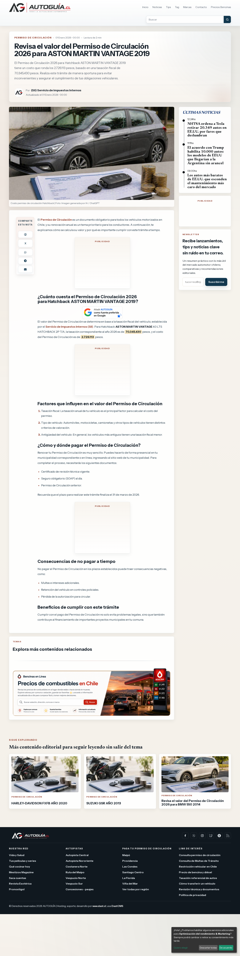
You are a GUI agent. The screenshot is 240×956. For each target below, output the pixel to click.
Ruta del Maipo (75, 872)
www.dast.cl (99, 905)
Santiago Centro (133, 872)
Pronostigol (16, 889)
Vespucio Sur (74, 883)
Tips (168, 7)
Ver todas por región (135, 889)
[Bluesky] (211, 835)
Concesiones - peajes (80, 889)
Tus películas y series (22, 860)
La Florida (128, 877)
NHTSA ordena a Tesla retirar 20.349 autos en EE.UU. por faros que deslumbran (207, 129)
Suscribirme (216, 281)
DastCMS (117, 905)
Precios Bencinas (221, 7)
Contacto (201, 7)
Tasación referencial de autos (198, 877)
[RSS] (227, 835)
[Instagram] (202, 835)
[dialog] (204, 940)
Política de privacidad (192, 895)
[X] (194, 835)
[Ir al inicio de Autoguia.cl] (40, 7)
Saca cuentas (17, 877)
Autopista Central (77, 855)
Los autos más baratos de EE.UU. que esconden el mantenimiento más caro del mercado (207, 181)
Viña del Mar (130, 883)
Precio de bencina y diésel (195, 872)
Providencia (130, 860)
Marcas (187, 7)
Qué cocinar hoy (19, 866)
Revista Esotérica (20, 883)
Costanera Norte (77, 866)
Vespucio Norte (76, 877)
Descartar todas (208, 947)
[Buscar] (227, 19)
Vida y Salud (16, 855)
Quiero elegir (181, 947)
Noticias (157, 7)
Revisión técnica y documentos (199, 889)
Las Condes (129, 866)
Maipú (126, 855)
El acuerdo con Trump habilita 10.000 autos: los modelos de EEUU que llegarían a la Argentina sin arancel (205, 155)
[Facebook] (185, 835)
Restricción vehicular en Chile (198, 866)
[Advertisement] (102, 265)
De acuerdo (226, 947)
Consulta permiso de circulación (199, 855)
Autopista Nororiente (79, 860)
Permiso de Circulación (33, 37)
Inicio (145, 7)
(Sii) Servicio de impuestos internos (56, 90)
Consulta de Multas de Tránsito (199, 860)
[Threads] (219, 835)
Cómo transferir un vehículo (197, 883)
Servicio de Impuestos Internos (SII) (69, 326)
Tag (177, 7)
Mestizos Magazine (21, 872)
